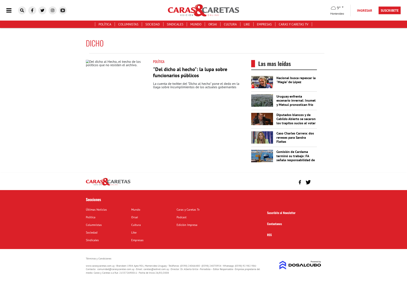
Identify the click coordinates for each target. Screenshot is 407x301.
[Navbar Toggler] (12, 10)
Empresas (264, 24)
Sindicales (175, 24)
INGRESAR (364, 10)
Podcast (182, 217)
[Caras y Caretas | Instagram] (53, 10)
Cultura (230, 24)
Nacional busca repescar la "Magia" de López (296, 80)
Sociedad (152, 24)
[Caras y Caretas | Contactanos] (316, 181)
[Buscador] (22, 10)
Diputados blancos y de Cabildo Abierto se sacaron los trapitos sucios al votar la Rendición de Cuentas (296, 121)
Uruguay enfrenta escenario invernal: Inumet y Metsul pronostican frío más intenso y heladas (296, 102)
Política (105, 24)
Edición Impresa (187, 225)
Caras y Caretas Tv (293, 24)
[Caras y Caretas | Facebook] (32, 10)
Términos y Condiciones (98, 258)
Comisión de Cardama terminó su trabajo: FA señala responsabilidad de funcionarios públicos (295, 158)
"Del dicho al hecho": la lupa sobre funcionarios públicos (190, 72)
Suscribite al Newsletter (281, 212)
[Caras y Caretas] (108, 185)
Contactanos (274, 223)
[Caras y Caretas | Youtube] (63, 10)
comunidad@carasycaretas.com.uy (115, 269)
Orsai (212, 24)
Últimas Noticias (96, 209)
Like (247, 24)
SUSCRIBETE (390, 10)
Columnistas (128, 24)
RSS (269, 234)
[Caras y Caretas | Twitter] (42, 10)
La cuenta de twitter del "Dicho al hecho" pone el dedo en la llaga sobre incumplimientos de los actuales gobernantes (196, 85)
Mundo (195, 24)
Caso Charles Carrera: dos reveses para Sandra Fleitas (295, 137)
